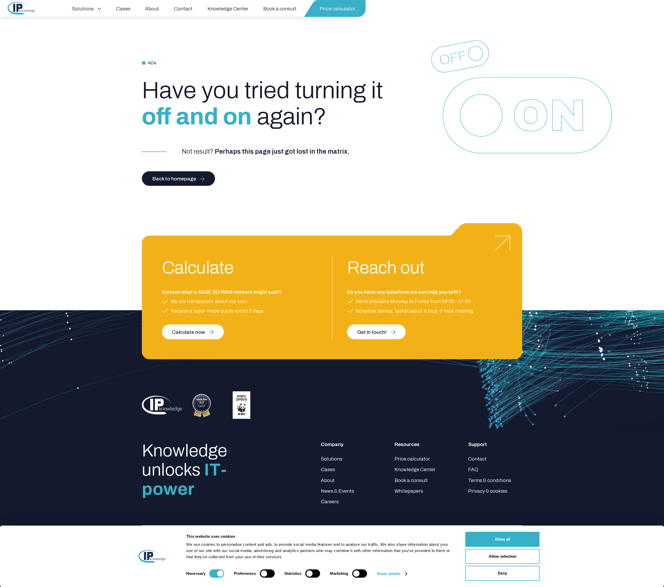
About (328, 480)
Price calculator (412, 459)
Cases (328, 469)
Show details (388, 573)
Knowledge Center (415, 469)
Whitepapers (409, 491)
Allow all (502, 539)
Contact (477, 459)
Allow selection (502, 556)
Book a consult (411, 480)
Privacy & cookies (487, 491)
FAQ (473, 469)
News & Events (337, 491)
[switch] (267, 573)
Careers (330, 501)
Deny (502, 573)
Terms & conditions (489, 480)
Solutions (331, 459)
